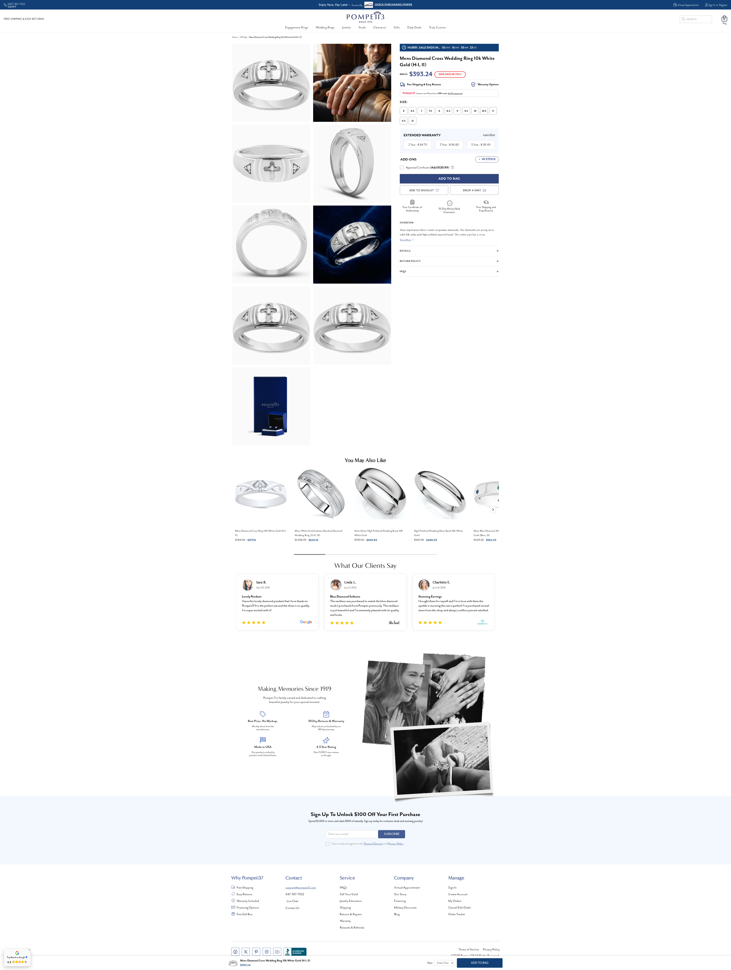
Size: (404, 102)
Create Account (458, 894)
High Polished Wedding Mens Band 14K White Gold (438, 533)
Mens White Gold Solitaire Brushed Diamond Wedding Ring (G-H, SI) (318, 533)
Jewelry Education (351, 901)
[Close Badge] (29, 950)
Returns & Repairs (351, 914)
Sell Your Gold (349, 894)
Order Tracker (456, 914)
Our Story (400, 894)
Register (723, 5)
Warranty (345, 921)
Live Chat (292, 901)
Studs (362, 27)
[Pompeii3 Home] (365, 17)
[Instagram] (267, 952)
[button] (493, 509)
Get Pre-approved (455, 93)
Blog (397, 914)
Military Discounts (405, 907)
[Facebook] (235, 952)
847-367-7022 (295, 894)
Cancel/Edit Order (459, 907)
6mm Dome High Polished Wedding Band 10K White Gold (378, 533)
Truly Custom (437, 27)
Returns (379, 4)
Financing (400, 901)
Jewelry (346, 27)
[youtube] (277, 952)
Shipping (345, 907)
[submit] (683, 19)
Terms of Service (373, 844)
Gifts (397, 27)
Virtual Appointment (407, 887)
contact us (292, 908)
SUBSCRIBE (392, 834)
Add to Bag (479, 963)
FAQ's (343, 887)
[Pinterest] (256, 952)
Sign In (711, 5)
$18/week (442, 93)
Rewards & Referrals (352, 927)
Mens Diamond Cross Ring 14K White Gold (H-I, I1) (260, 533)
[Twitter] (246, 952)
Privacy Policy (396, 844)
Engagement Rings (296, 27)
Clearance (379, 27)
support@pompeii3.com (301, 887)
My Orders (454, 901)
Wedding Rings (325, 27)
